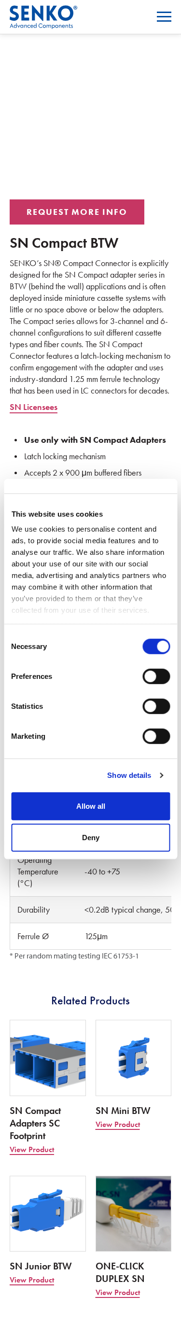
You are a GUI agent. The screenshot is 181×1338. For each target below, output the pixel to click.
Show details (129, 775)
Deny (90, 837)
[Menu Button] (164, 17)
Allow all (90, 806)
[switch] (156, 676)
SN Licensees (33, 406)
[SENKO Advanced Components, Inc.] (43, 11)
